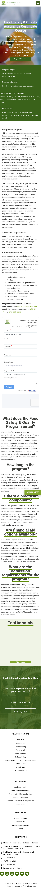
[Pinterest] (27, 874)
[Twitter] (17, 874)
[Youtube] (22, 874)
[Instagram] (7, 874)
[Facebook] (2, 874)
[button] (38, 3)
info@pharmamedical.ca (27, 306)
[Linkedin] (12, 874)
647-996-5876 (15, 312)
